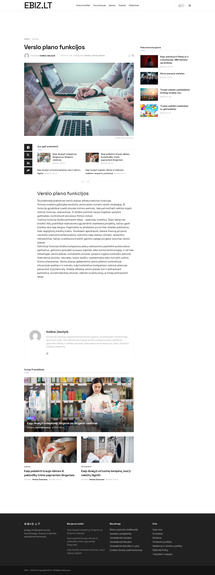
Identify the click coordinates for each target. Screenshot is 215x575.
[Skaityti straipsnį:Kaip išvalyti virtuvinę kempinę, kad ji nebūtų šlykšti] (107, 449)
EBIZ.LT (38, 5)
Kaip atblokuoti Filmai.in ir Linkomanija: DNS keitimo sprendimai (174, 59)
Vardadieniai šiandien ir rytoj (124, 546)
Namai (122, 5)
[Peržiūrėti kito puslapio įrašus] (88, 182)
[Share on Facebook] (28, 147)
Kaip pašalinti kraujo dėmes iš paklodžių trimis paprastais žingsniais (115, 157)
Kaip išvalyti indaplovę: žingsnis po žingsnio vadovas (65, 157)
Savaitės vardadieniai (120, 533)
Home (27, 39)
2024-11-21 (166, 113)
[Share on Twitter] (28, 155)
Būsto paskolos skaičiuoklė (124, 529)
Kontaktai (158, 533)
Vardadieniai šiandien (121, 542)
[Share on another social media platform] (28, 170)
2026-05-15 (166, 77)
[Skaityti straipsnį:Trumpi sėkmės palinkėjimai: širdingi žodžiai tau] (149, 94)
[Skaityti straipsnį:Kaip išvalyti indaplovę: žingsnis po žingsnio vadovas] (43, 157)
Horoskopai (99, 5)
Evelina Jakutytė (47, 55)
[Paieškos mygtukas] (190, 5)
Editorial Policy (160, 550)
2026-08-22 (59, 163)
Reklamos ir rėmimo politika (167, 546)
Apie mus (157, 529)
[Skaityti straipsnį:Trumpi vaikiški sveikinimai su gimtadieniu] (149, 110)
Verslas (35, 39)
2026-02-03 (167, 67)
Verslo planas (98, 55)
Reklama (157, 538)
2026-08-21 (121, 173)
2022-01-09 (66, 55)
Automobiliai (83, 5)
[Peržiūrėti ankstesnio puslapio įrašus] (83, 182)
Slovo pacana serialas (172, 73)
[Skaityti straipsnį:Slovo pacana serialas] (149, 78)
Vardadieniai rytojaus (121, 538)
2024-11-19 (166, 97)
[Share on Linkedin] (28, 162)
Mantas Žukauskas (42, 428)
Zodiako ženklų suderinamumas (126, 550)
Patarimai (134, 5)
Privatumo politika (162, 542)
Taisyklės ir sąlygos (163, 554)
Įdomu (112, 5)
